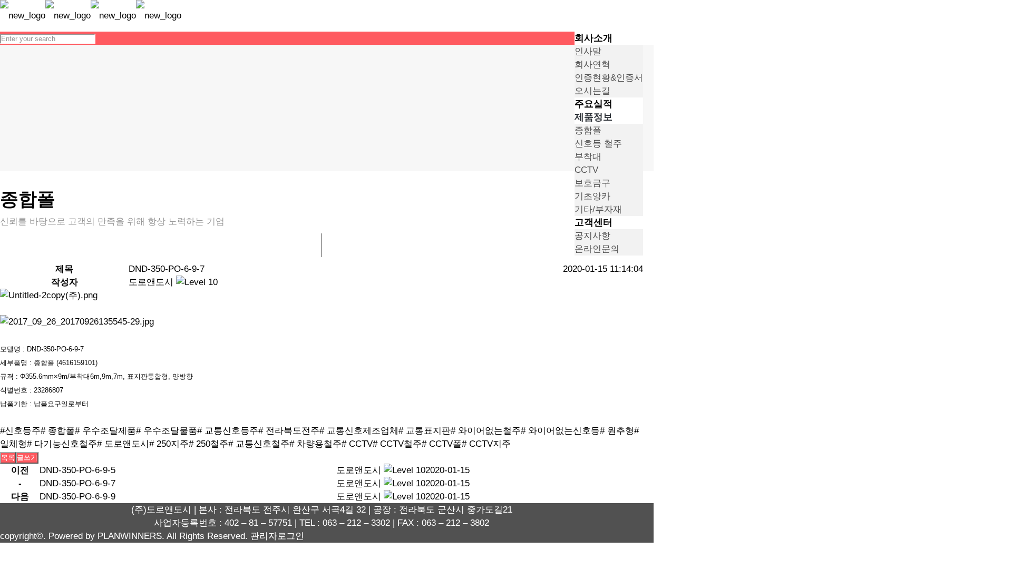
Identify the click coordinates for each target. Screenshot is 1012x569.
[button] (151, 282)
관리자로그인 (277, 536)
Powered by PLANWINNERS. (106, 536)
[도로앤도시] (90, 15)
